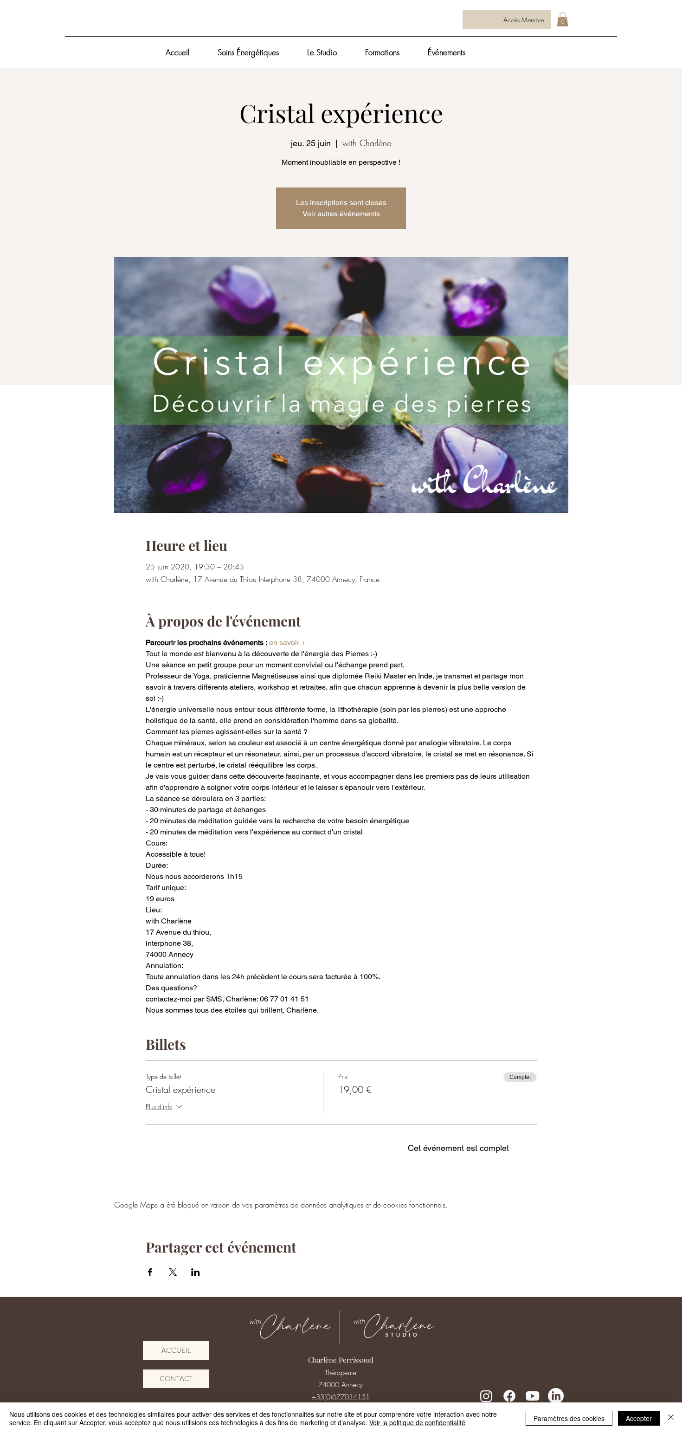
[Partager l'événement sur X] (172, 1272)
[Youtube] (532, 1396)
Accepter (639, 1418)
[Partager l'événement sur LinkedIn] (195, 1272)
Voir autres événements (341, 213)
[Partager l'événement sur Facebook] (150, 1272)
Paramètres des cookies (569, 1418)
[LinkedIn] (556, 1396)
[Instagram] (486, 1396)
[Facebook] (509, 1396)
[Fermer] (670, 1418)
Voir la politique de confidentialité (417, 1422)
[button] (562, 19)
